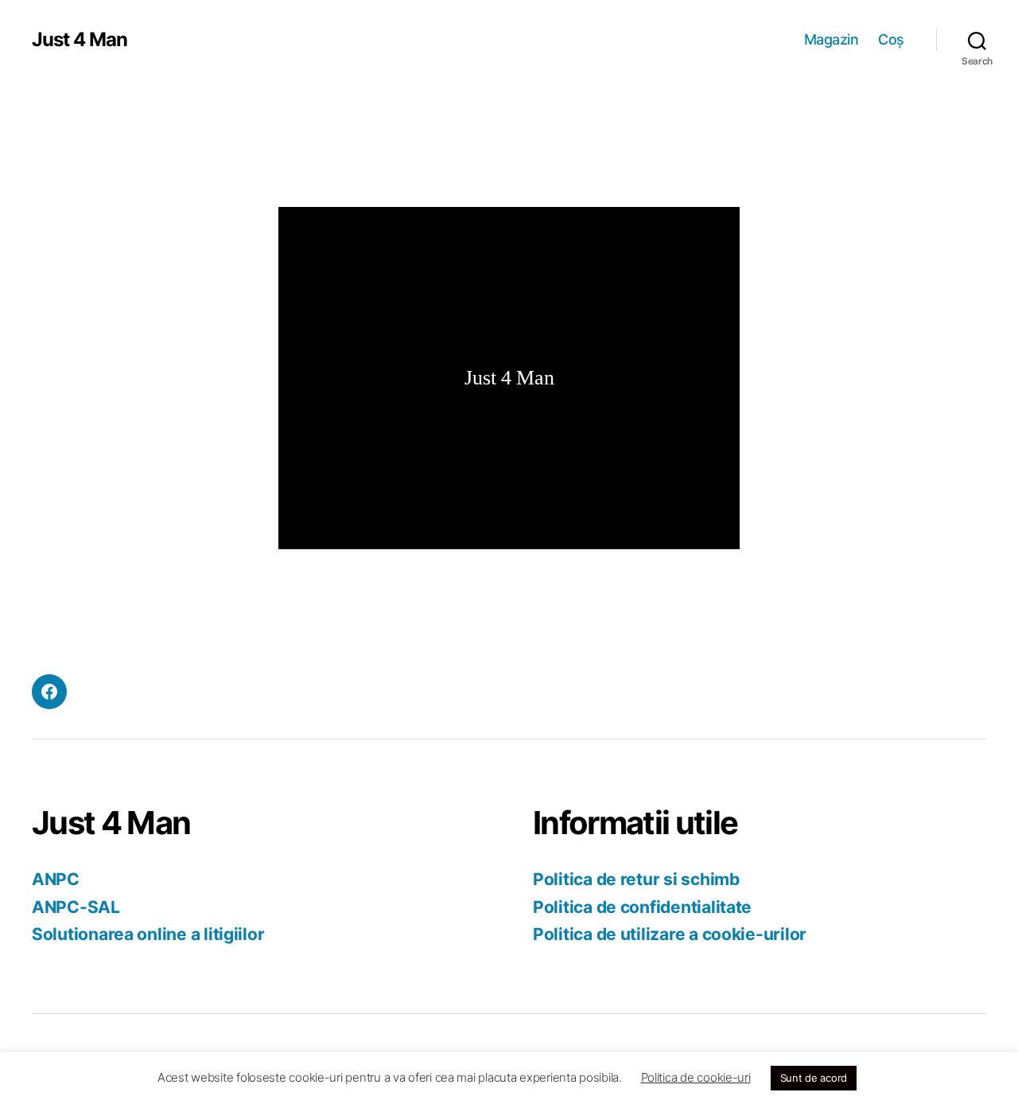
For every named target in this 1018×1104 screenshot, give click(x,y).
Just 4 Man (79, 39)
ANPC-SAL (76, 907)
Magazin (831, 39)
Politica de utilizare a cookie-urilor (669, 934)
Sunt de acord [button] (814, 1077)
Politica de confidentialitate (642, 907)
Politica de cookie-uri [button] (696, 1077)
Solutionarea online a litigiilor (148, 934)
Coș (891, 39)
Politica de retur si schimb (636, 879)
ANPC (56, 879)
